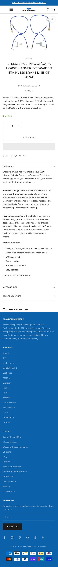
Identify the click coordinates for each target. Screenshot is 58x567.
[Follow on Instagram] (12, 537)
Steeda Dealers (10, 442)
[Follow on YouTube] (27, 537)
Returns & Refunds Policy (15, 471)
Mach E (6, 377)
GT (4, 358)
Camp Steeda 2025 (12, 437)
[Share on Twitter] (16, 156)
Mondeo (7, 397)
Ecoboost (7, 372)
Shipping (7, 451)
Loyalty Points (9, 481)
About (6, 353)
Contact (6, 422)
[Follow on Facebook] (4, 537)
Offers (6, 412)
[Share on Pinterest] (20, 156)
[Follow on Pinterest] (19, 537)
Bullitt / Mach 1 (10, 368)
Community (8, 417)
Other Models (9, 402)
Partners (7, 486)
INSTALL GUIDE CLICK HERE (16, 275)
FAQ (5, 456)
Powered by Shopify (37, 546)
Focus (5, 392)
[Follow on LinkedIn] (43, 537)
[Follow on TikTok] (35, 537)
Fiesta (5, 387)
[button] (29, 146)
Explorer (7, 382)
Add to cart (29, 137)
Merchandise (9, 407)
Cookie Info (8, 476)
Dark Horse (8, 363)
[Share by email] (24, 156)
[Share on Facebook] (12, 156)
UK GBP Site (9, 491)
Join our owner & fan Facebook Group (29, 3)
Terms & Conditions (12, 466)
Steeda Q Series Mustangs (15, 447)
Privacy (6, 461)
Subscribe (12, 526)
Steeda (29, 59)
